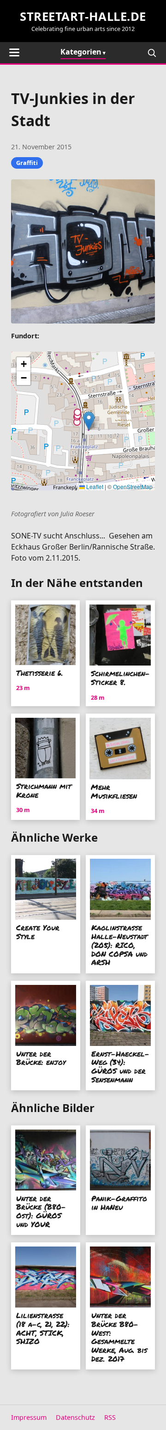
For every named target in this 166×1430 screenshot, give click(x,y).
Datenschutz (75, 1417)
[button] (89, 420)
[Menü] (14, 52)
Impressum (29, 1417)
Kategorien (80, 52)
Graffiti (27, 163)
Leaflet (94, 486)
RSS (110, 1417)
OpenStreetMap (133, 486)
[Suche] (152, 53)
